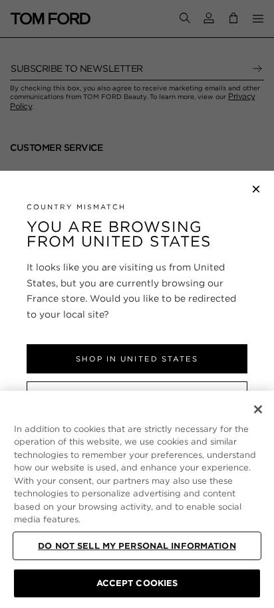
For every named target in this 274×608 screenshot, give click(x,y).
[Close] (258, 409)
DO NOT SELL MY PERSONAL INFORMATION (137, 546)
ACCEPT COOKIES (137, 583)
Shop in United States (137, 358)
